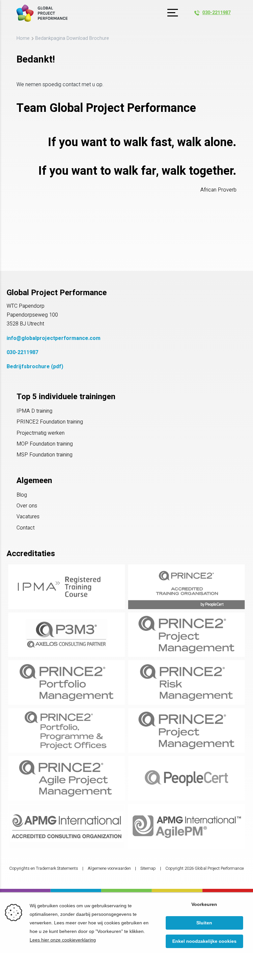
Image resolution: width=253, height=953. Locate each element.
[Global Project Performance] (42, 13)
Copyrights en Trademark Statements (43, 868)
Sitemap (148, 868)
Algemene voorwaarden (109, 868)
